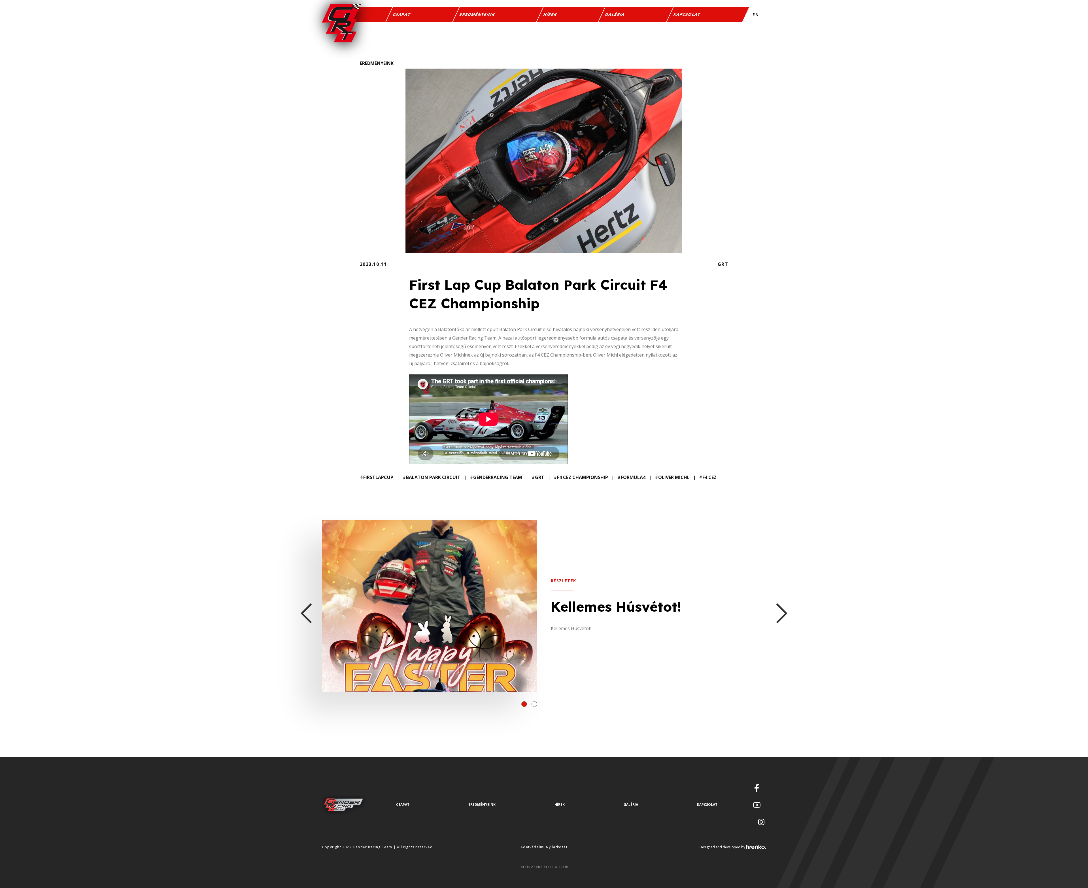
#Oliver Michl (672, 477)
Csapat (402, 14)
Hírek (550, 14)
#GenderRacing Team (496, 477)
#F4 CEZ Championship (581, 477)
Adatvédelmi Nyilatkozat (544, 847)
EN (756, 14)
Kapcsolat (687, 14)
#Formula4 (631, 477)
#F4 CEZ (708, 477)
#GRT (538, 477)
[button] (524, 704)
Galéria (615, 14)
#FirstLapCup (376, 477)
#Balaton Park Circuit (431, 477)
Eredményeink (477, 14)
